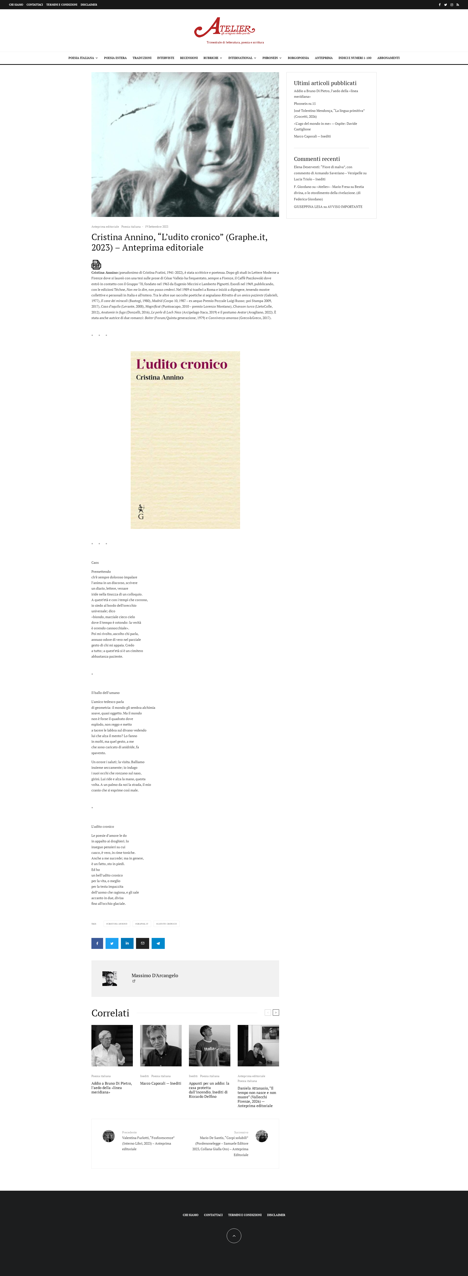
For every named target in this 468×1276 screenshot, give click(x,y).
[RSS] (458, 5)
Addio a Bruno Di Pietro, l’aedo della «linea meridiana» (111, 1087)
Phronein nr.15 (305, 103)
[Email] (142, 943)
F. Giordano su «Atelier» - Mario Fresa (322, 186)
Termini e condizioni (61, 4)
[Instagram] (452, 5)
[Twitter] (445, 5)
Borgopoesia (298, 58)
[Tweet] (112, 943)
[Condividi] (97, 943)
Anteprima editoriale (105, 226)
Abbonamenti (388, 58)
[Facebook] (439, 5)
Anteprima (324, 58)
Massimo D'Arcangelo (155, 975)
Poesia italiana (81, 58)
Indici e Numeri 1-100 (355, 58)
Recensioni (189, 58)
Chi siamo (16, 4)
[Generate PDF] (96, 265)
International (240, 58)
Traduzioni (142, 58)
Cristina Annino (117, 924)
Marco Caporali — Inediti (160, 1083)
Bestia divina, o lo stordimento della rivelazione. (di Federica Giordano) (329, 192)
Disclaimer (89, 4)
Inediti (144, 1076)
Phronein (270, 58)
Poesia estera (115, 58)
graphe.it (142, 924)
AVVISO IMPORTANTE (345, 206)
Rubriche (211, 58)
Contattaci (35, 4)
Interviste (165, 58)
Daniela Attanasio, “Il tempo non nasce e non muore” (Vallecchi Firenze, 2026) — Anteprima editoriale (257, 1097)
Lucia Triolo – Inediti (309, 179)
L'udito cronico (167, 924)
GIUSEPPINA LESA (308, 206)
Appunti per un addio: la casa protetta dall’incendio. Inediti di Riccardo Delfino (209, 1090)
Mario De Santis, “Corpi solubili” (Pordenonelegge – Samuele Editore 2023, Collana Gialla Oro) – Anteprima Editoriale (220, 1143)
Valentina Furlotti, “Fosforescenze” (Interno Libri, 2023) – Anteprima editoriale (148, 1140)
